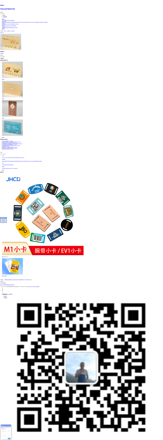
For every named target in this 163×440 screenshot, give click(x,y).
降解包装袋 (10, 279)
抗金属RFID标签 (14, 22)
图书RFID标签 (4, 22)
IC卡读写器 (3, 164)
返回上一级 (2, 32)
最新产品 (7, 27)
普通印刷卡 (13, 20)
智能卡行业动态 (9, 25)
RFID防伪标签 (41, 22)
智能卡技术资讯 (4, 25)
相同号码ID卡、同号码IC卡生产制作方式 (10, 147)
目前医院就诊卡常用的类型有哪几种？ (9, 148)
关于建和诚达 (4, 27)
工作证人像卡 (22, 157)
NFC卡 (5, 157)
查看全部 (3, 170)
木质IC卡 (12, 157)
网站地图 (38, 286)
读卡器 (10, 20)
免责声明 (35, 286)
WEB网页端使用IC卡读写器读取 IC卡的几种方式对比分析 (12, 143)
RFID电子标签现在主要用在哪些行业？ (9, 144)
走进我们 (16, 27)
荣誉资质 (10, 27)
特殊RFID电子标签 (20, 22)
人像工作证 (16, 168)
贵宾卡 (7, 168)
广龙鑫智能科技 (6, 279)
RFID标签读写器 (7, 164)
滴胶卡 (10, 157)
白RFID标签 (25, 22)
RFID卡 (3, 20)
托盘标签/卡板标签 (9, 22)
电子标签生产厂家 (29, 279)
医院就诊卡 (18, 157)
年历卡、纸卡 (12, 168)
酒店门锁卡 (15, 157)
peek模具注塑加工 (14, 279)
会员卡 (9, 168)
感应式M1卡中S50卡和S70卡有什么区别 (9, 142)
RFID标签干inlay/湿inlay (30, 22)
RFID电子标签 (6, 20)
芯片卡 (3, 157)
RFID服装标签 (36, 22)
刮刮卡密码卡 (4, 168)
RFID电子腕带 (45, 22)
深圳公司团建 (19, 279)
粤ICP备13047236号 (31, 286)
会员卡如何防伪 (6, 146)
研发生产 (13, 27)
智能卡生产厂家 (23, 279)
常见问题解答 (14, 25)
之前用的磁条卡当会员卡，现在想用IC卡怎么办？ (11, 145)
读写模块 (11, 164)
